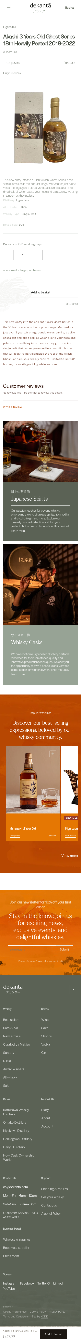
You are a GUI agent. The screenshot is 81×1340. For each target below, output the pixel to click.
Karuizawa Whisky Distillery (16, 1111)
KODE (44, 1316)
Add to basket (54, 1334)
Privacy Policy (57, 1311)
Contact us (49, 1205)
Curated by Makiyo (16, 1044)
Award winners (13, 1069)
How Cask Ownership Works (18, 1157)
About (45, 1118)
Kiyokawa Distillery (16, 1130)
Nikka (7, 1060)
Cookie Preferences (15, 1311)
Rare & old (10, 1027)
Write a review (12, 407)
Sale (6, 1085)
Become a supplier (16, 1247)
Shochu (46, 1036)
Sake (44, 1027)
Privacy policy (42, 961)
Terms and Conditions (16, 1316)
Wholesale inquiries (16, 1239)
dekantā (7, 1306)
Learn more (18, 531)
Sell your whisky (52, 1197)
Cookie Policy (38, 1311)
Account (47, 1126)
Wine (45, 1019)
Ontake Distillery (14, 1122)
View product (15, 835)
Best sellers (11, 1019)
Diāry (45, 1109)
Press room (11, 1255)
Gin (43, 1052)
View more (69, 855)
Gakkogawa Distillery (17, 1138)
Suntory (8, 1052)
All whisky (10, 1077)
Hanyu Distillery (14, 1147)
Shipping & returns (54, 1188)
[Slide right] (49, 848)
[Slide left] (32, 848)
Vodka (45, 1044)
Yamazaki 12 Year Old (23, 828)
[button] (70, 7)
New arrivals (12, 1036)
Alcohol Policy (51, 1213)
